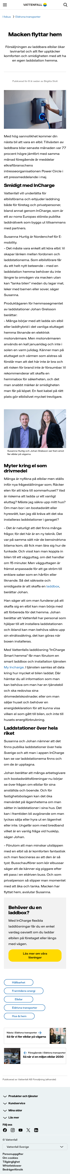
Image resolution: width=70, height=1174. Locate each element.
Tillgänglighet (11, 1161)
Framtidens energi (23, 990)
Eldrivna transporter (28, 16)
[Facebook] (5, 1130)
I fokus (7, 16)
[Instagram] (13, 1130)
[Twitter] (28, 1130)
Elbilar (18, 999)
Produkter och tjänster (23, 1096)
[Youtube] (20, 1130)
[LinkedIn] (36, 1130)
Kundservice (16, 1103)
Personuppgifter (13, 1154)
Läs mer (13, 1117)
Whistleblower (12, 1165)
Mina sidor (15, 1110)
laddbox (52, 586)
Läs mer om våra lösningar (35, 955)
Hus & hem (19, 1016)
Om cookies (10, 1157)
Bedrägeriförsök (13, 1169)
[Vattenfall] (35, 4)
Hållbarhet (18, 982)
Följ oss (7, 1124)
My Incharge (14, 667)
